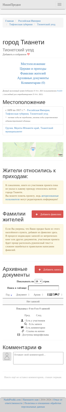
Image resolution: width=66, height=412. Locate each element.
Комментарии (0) (33, 82)
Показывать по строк (33, 281)
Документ (21, 294)
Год (8, 294)
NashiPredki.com (12, 399)
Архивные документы (33, 78)
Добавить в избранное (15, 54)
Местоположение (33, 63)
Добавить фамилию (50, 214)
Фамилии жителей (33, 73)
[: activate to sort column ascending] (54, 294)
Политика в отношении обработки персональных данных (41, 404)
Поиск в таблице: (17, 288)
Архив (37, 294)
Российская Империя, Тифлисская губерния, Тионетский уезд (27, 111)
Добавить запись (52, 269)
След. (39, 315)
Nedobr (59, 90)
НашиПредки (12, 4)
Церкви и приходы (33, 68)
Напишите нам (31, 399)
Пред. (27, 315)
